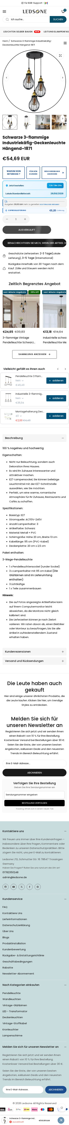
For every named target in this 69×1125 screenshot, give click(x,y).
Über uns (8, 931)
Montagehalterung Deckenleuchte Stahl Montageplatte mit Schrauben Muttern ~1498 (30, 411)
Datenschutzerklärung (16, 925)
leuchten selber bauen (21, 31)
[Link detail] (6, 887)
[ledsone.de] (34, 11)
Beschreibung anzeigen (52, 172)
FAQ (5, 907)
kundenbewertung (14, 949)
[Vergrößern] (60, 55)
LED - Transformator (15, 1011)
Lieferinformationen (15, 919)
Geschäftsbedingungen (17, 961)
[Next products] (65, 369)
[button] (62, 77)
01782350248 (10, 872)
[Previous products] (58, 369)
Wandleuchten (12, 999)
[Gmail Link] (46, 3)
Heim (5, 41)
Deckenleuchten (13, 1017)
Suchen (58, 19)
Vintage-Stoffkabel (15, 1023)
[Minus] (7, 219)
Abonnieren (34, 772)
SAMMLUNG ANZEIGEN (32, 354)
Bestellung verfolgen (34, 803)
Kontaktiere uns (12, 913)
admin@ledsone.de (15, 877)
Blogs (6, 937)
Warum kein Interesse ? (14, 172)
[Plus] (25, 219)
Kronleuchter (10, 1029)
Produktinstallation (14, 943)
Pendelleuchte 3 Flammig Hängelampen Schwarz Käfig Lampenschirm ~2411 (30, 376)
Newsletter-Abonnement (18, 973)
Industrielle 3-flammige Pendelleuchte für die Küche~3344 (30, 394)
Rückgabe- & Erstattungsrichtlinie (23, 955)
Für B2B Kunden (33, 172)
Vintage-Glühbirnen (15, 1005)
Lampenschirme (12, 1035)
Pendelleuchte (12, 993)
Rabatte (8, 967)
